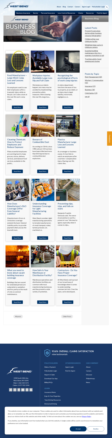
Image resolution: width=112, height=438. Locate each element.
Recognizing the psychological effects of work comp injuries (68, 78)
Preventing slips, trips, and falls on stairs (65, 206)
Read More (17, 107)
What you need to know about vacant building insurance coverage (16, 274)
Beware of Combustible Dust (40, 140)
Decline (95, 429)
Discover (89, 375)
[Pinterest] (18, 389)
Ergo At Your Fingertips (52, 396)
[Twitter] (15, 389)
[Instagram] (27, 389)
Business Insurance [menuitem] (23, 13)
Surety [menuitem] (35, 13)
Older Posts (67, 316)
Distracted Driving (50, 404)
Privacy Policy (86, 416)
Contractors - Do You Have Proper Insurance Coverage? (67, 273)
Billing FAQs (48, 382)
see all (87, 96)
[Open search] (106, 7)
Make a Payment (50, 367)
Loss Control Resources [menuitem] (66, 13)
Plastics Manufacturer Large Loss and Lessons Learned (67, 143)
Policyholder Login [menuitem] (98, 7)
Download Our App (51, 378)
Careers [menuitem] (77, 7)
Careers (89, 371)
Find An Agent (70, 371)
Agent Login (69, 367)
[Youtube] (23, 389)
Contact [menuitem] (70, 7)
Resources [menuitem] (90, 13)
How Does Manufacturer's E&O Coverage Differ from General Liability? (16, 208)
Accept (78, 429)
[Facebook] (10, 389)
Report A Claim (49, 375)
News (88, 382)
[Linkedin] (30, 389)
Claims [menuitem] (80, 13)
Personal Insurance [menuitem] (48, 13)
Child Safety (91, 93)
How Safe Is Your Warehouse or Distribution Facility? (42, 273)
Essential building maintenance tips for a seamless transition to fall (94, 53)
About (88, 367)
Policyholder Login (50, 371)
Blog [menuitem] (64, 7)
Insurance (90, 86)
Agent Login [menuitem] (86, 7)
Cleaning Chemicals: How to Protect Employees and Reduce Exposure (16, 143)
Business (90, 90)
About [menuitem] (59, 7)
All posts (18, 316)
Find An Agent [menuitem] (102, 13)
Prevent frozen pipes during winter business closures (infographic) (93, 33)
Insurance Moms (50, 392)
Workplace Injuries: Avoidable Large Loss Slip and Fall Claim (42, 78)
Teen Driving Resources (52, 400)
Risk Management (93, 77)
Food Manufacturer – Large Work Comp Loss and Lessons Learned (17, 79)
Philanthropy (90, 378)
